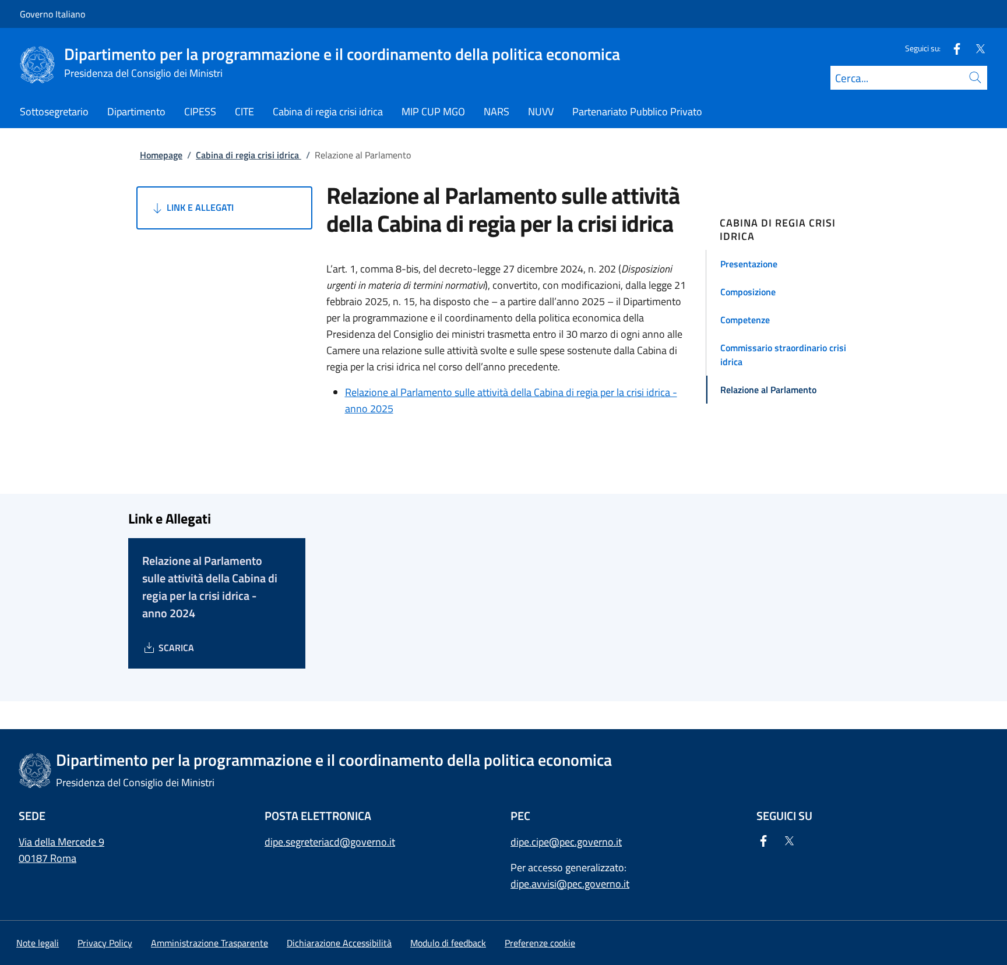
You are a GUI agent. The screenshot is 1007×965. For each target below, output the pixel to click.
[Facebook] (952, 48)
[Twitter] (975, 48)
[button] (794, 264)
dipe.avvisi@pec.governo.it (569, 884)
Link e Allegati (199, 207)
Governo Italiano (52, 14)
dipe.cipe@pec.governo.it (566, 842)
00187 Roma (47, 858)
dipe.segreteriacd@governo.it (330, 842)
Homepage (161, 155)
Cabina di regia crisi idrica (248, 155)
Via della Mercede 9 (61, 842)
